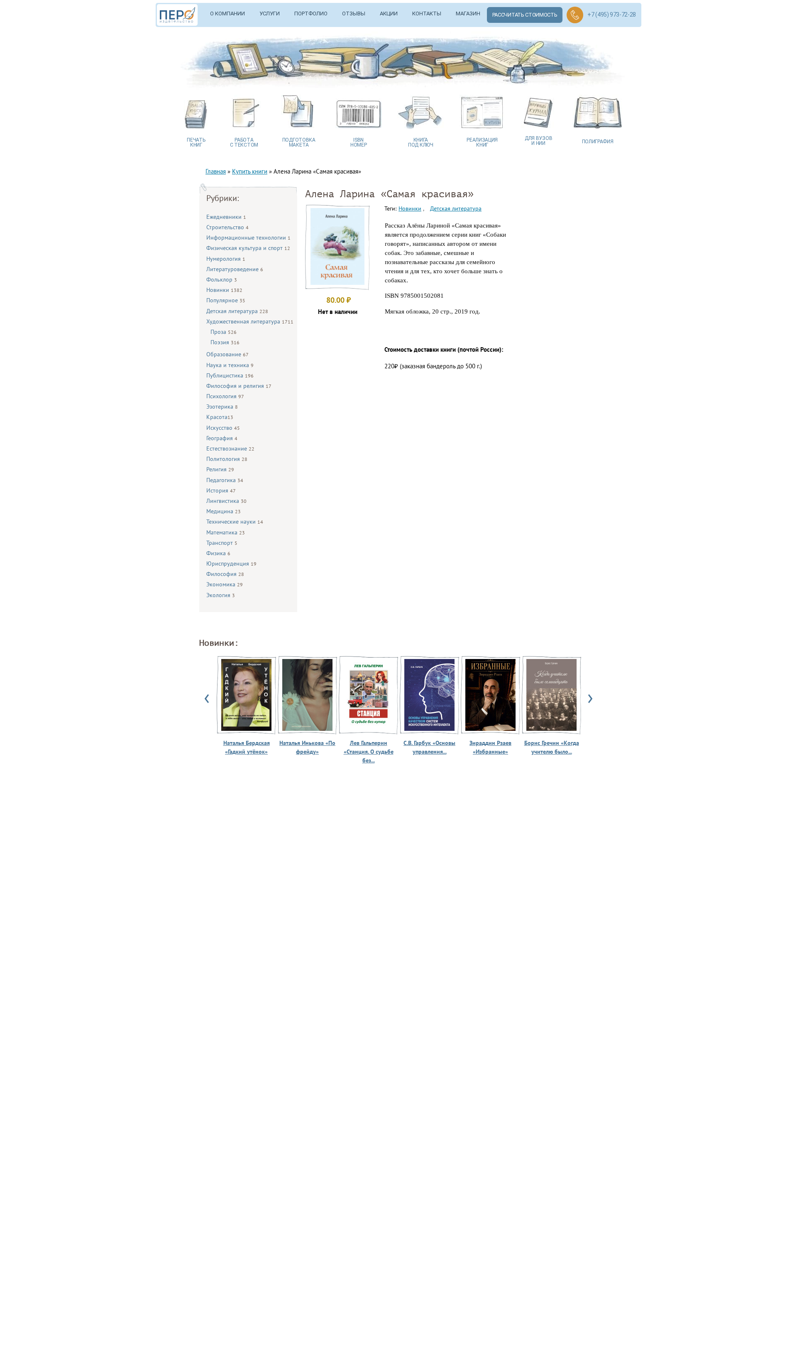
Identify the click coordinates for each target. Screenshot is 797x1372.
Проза (223, 332)
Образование (227, 354)
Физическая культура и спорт (248, 248)
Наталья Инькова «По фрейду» (307, 747)
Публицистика (230, 375)
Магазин (468, 13)
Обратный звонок (575, 15)
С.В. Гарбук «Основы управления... (429, 747)
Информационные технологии (248, 237)
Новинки (224, 290)
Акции (389, 13)
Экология (220, 595)
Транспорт (221, 542)
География (221, 438)
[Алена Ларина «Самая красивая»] (337, 283)
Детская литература (237, 311)
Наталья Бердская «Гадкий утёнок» (246, 747)
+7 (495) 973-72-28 (611, 14)
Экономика (224, 584)
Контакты (426, 13)
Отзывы (353, 13)
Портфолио (311, 13)
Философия (225, 574)
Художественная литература (249, 321)
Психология (225, 396)
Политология (226, 459)
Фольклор (221, 279)
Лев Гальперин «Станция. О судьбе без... (369, 751)
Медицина (223, 511)
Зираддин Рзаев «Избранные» (490, 747)
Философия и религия (238, 386)
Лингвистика (226, 501)
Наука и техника (230, 365)
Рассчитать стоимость (524, 15)
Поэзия (225, 342)
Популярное (225, 300)
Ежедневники (226, 216)
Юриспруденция (231, 563)
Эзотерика (222, 406)
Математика (225, 532)
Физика (218, 553)
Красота (219, 417)
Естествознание (230, 448)
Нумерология (225, 258)
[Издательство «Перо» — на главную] (180, 15)
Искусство (223, 427)
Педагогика (224, 480)
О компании (227, 13)
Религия (220, 469)
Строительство (227, 227)
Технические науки (234, 521)
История (221, 490)
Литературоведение (234, 269)
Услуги (269, 13)
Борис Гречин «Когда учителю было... (551, 747)
